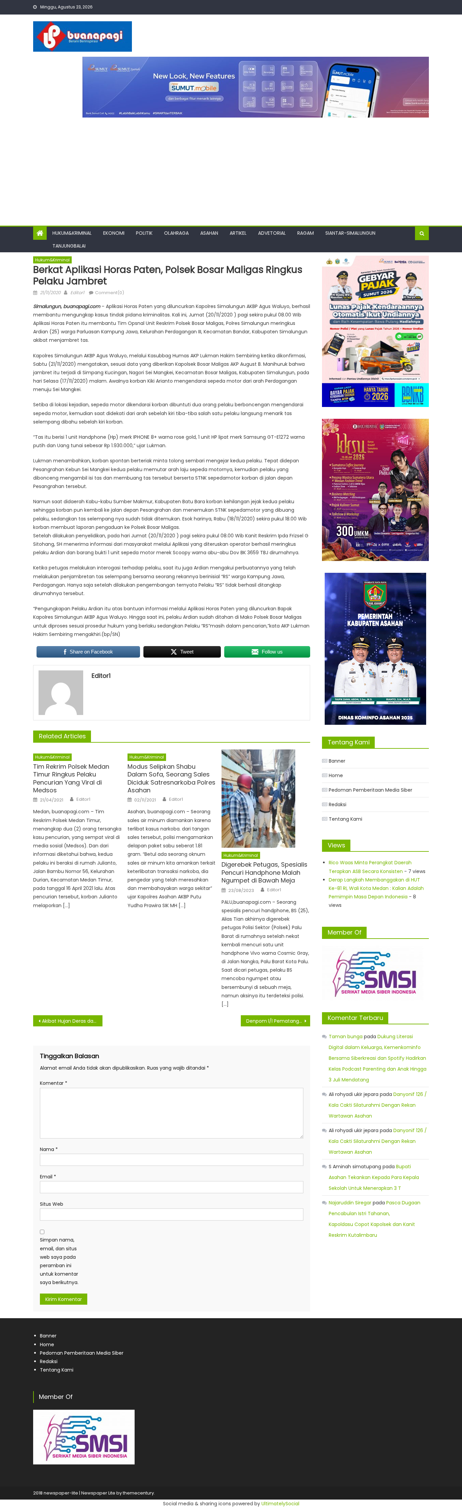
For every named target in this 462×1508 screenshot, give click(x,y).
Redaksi (337, 804)
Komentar (53, 1083)
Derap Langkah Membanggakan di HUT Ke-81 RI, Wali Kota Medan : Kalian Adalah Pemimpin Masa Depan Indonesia (376, 888)
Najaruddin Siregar (350, 1202)
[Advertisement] (231, 168)
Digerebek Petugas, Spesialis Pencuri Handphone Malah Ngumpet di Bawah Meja (264, 872)
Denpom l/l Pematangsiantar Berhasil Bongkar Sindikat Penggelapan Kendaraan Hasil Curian (278, 1021)
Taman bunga (346, 1036)
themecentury (138, 1493)
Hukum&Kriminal (72, 233)
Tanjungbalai (69, 245)
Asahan (209, 233)
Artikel (238, 233)
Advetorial (272, 233)
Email (48, 1176)
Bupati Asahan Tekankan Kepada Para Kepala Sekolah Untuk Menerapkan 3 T (374, 1177)
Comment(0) (109, 292)
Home (336, 775)
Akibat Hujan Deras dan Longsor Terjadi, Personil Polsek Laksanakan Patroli (72, 1021)
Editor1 (77, 292)
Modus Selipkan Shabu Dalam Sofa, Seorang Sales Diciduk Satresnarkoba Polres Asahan (171, 778)
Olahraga (176, 233)
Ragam (305, 233)
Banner (337, 761)
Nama (49, 1149)
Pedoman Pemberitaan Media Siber (370, 790)
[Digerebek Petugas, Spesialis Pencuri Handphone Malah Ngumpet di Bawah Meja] (266, 798)
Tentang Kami (345, 819)
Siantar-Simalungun (350, 233)
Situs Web (51, 1204)
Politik (144, 233)
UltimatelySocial (280, 1503)
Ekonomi (113, 233)
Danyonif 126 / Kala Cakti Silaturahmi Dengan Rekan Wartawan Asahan (378, 1105)
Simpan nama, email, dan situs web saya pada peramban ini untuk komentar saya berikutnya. (59, 1261)
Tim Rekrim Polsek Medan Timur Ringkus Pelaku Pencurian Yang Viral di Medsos (71, 778)
